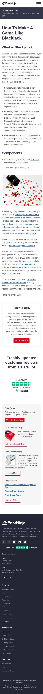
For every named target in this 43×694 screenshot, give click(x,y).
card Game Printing (13, 452)
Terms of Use (7, 618)
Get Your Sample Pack (16, 444)
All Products (6, 664)
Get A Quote (10, 408)
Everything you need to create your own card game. (20, 14)
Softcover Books (8, 650)
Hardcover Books (8, 646)
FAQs (4, 607)
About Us (5, 600)
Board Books (6, 635)
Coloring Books (7, 643)
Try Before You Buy (13, 428)
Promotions (6, 611)
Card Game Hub (10, 11)
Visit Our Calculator (14, 420)
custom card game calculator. (22, 246)
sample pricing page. (27, 233)
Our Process (6, 596)
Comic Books (7, 632)
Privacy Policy (7, 614)
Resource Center (8, 671)
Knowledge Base (8, 589)
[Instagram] (9, 542)
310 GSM (35, 160)
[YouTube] (14, 542)
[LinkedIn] (20, 542)
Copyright (5, 621)
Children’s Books (8, 639)
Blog (3, 593)
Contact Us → (9, 578)
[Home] (9, 3)
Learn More (13, 473)
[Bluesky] (25, 542)
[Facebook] (4, 542)
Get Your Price (21, 341)
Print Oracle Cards (13, 495)
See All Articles (12, 500)
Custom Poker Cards (14, 491)
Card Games (6, 653)
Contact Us (6, 603)
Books (4, 667)
